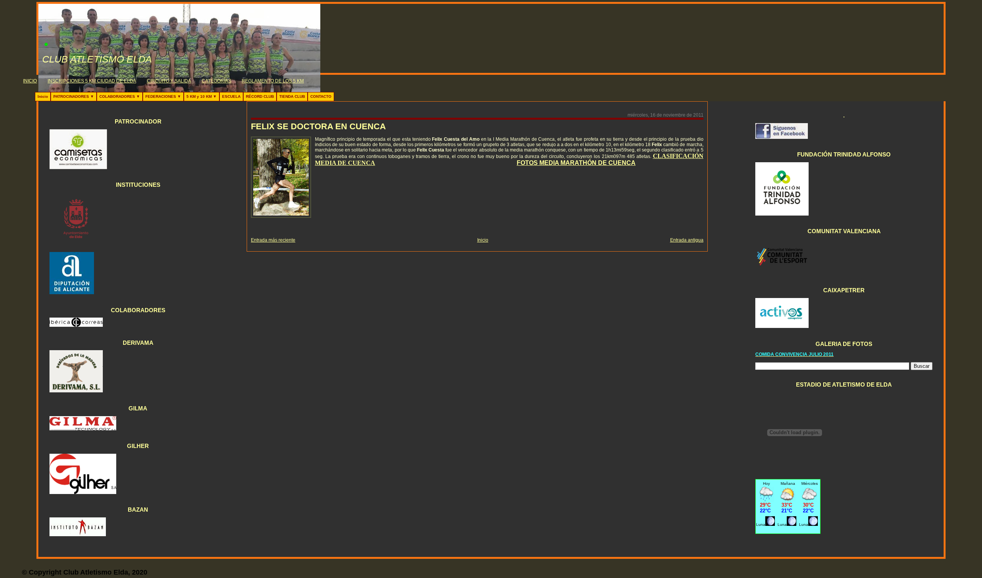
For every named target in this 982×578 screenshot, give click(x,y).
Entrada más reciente (273, 240)
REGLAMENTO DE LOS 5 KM (273, 81)
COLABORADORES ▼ (119, 96)
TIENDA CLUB (292, 96)
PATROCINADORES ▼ (73, 96)
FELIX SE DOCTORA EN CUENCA (318, 126)
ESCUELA (231, 96)
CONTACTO (320, 96)
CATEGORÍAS (216, 81)
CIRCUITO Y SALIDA (169, 81)
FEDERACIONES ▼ (163, 96)
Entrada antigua (687, 240)
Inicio (43, 96)
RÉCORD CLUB (260, 96)
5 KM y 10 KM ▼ (201, 96)
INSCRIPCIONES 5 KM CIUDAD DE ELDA (92, 81)
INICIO (30, 81)
